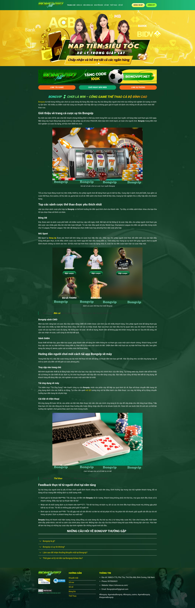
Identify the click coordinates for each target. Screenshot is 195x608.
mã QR (88, 390)
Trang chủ (71, 5)
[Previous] (7, 38)
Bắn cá (79, 5)
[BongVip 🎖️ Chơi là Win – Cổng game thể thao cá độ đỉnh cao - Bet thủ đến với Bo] (51, 5)
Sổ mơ (106, 5)
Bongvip (41, 102)
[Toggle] (40, 541)
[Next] (188, 38)
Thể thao (113, 5)
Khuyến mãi (98, 5)
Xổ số (120, 5)
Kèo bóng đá (88, 5)
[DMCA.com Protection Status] (45, 590)
